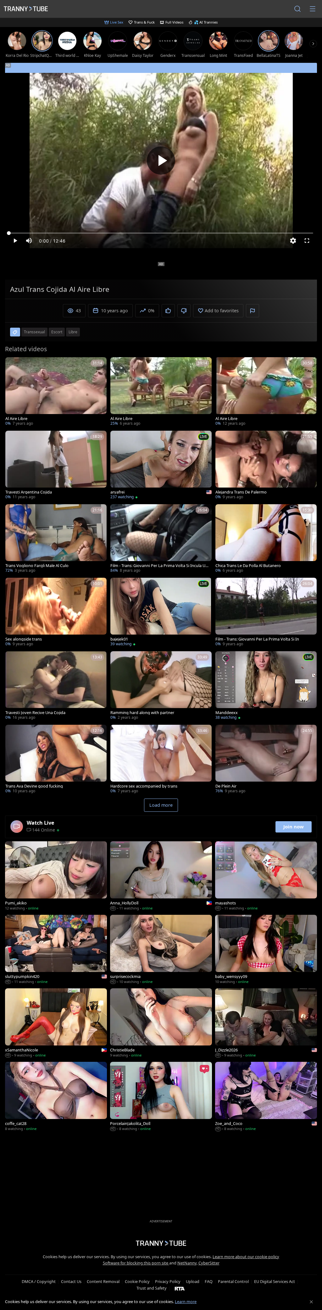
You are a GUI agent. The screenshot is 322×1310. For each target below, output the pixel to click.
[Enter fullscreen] (307, 240)
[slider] (161, 233)
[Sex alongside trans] (56, 612)
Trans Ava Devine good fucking (34, 786)
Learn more (186, 1301)
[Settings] (293, 240)
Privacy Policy (167, 1281)
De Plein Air (225, 786)
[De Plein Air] (266, 759)
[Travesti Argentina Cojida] (56, 465)
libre (73, 332)
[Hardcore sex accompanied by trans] (161, 759)
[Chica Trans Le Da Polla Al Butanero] (266, 539)
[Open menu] (312, 8)
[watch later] (13, 365)
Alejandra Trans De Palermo (241, 492)
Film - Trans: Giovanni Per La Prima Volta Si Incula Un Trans (159, 566)
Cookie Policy (137, 1281)
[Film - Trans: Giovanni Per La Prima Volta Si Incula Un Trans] (161, 539)
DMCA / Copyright (39, 1281)
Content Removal (103, 1281)
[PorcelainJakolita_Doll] (161, 1097)
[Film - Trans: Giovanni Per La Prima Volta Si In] (266, 612)
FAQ (209, 1281)
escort (56, 332)
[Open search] (297, 8)
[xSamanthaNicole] (56, 1023)
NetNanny (187, 1263)
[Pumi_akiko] (56, 876)
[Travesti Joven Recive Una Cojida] (56, 686)
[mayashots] (266, 876)
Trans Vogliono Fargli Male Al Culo (37, 566)
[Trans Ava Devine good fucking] (56, 759)
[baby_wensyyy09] (266, 950)
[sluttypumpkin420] (56, 950)
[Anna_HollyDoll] (161, 876)
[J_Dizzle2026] (266, 1023)
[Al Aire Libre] (56, 392)
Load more (161, 805)
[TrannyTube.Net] (26, 8)
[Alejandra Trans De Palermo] (266, 465)
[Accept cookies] (311, 1301)
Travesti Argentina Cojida (28, 492)
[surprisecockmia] (161, 950)
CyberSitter (208, 1263)
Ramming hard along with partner (142, 713)
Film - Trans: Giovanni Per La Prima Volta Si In (257, 639)
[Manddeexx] (266, 686)
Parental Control (233, 1281)
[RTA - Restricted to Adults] (180, 1288)
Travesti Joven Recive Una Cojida (35, 713)
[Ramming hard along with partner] (161, 686)
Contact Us (71, 1281)
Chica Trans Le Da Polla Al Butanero (248, 566)
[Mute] (29, 240)
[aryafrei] (161, 465)
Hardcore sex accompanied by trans (143, 786)
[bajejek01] (161, 612)
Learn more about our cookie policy (246, 1256)
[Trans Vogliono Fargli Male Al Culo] (56, 539)
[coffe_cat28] (56, 1097)
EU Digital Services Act (274, 1281)
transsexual (34, 332)
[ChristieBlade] (161, 1023)
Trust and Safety (151, 1288)
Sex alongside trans (23, 639)
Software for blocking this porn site (136, 1263)
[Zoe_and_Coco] (266, 1097)
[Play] (161, 160)
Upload (192, 1281)
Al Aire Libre (16, 419)
